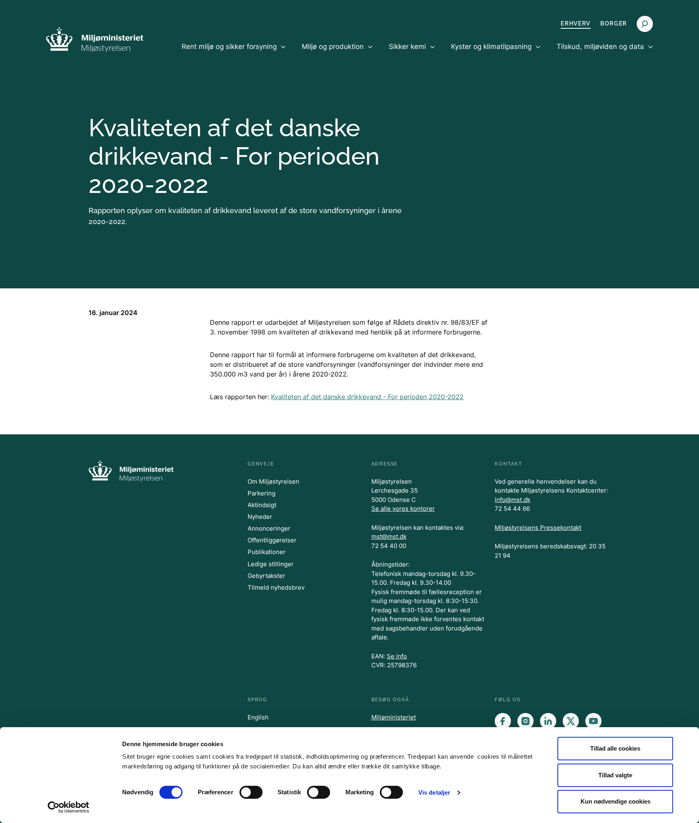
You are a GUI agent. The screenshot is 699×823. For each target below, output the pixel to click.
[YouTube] (593, 721)
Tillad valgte (615, 775)
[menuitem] (234, 53)
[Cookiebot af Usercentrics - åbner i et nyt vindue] (68, 807)
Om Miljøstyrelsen (273, 481)
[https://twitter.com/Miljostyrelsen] (571, 721)
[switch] (251, 792)
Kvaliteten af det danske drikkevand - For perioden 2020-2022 (367, 397)
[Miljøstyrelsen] (94, 39)
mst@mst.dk (389, 536)
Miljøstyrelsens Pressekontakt (538, 527)
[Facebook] (503, 721)
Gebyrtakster (266, 576)
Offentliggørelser (272, 540)
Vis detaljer (434, 792)
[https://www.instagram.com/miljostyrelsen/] (525, 721)
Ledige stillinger (271, 564)
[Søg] (645, 24)
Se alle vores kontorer (403, 508)
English (258, 717)
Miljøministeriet (393, 717)
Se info (397, 656)
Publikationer (267, 552)
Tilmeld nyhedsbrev (276, 587)
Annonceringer (269, 528)
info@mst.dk (512, 500)
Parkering (261, 493)
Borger (613, 23)
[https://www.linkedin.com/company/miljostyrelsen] (548, 721)
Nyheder (260, 516)
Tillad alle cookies (615, 748)
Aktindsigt (262, 505)
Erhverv (576, 23)
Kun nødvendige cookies (615, 801)
